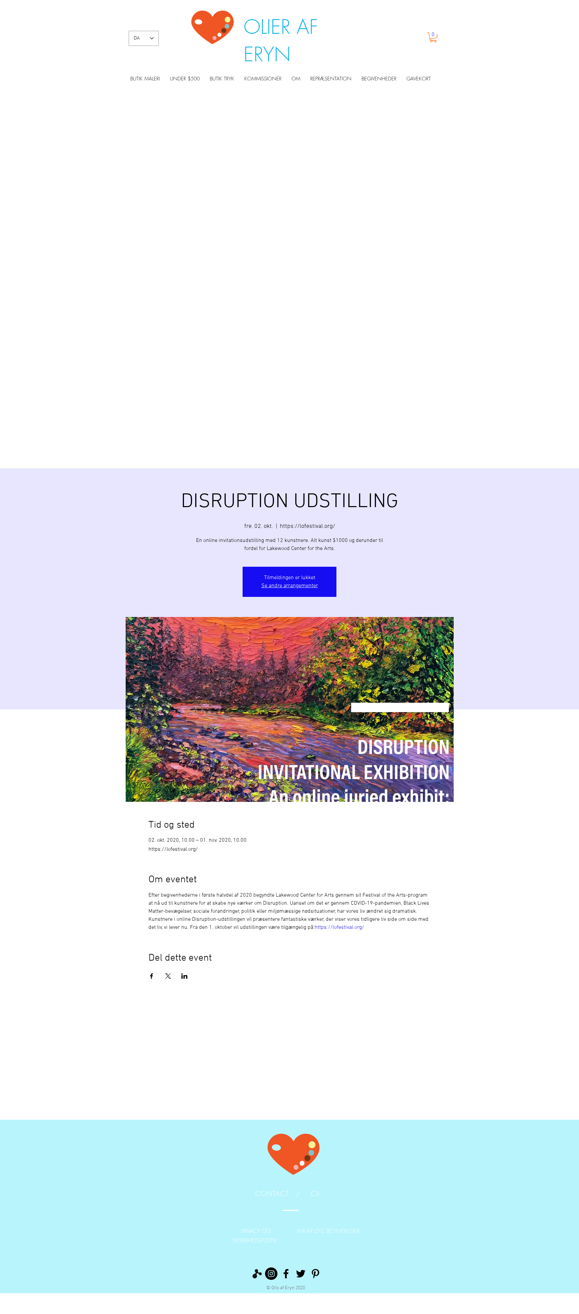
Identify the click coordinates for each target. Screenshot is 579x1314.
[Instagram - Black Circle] (271, 1273)
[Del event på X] (168, 976)
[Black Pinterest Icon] (315, 1273)
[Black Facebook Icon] (286, 1273)
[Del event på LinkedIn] (184, 976)
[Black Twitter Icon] (301, 1273)
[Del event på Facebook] (151, 976)
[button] (433, 37)
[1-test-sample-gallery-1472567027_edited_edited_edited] (256, 1273)
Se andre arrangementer (289, 585)
